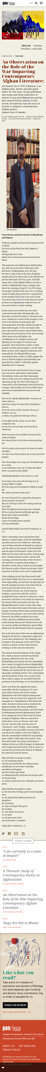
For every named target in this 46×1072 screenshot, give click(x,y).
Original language (31, 49)
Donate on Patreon (15, 1005)
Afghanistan (7, 56)
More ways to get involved (14, 1012)
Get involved (27, 1045)
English (26, 45)
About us (9, 1045)
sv (31, 3)
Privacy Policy (12, 1049)
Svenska (37, 45)
